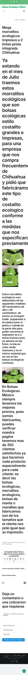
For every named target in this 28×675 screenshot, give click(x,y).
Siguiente (22, 19)
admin (5, 542)
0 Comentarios (8, 544)
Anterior (17, 19)
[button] (3, 583)
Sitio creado (17, 655)
